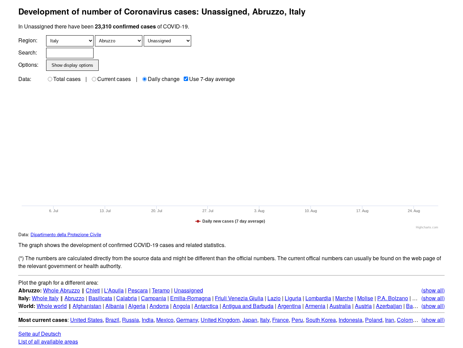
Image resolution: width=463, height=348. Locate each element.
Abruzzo (74, 298)
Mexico (165, 320)
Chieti (93, 290)
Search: (27, 52)
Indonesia (350, 320)
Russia (130, 320)
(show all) (433, 290)
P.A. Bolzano (392, 298)
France (280, 320)
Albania (114, 306)
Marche (344, 298)
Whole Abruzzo (61, 290)
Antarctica (206, 306)
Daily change (164, 79)
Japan (249, 320)
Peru (297, 320)
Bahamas (417, 306)
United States (86, 320)
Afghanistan (87, 306)
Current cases (114, 79)
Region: (27, 40)
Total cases (67, 79)
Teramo (161, 290)
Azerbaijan (389, 306)
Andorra (159, 306)
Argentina (289, 306)
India (148, 320)
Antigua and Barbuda (248, 306)
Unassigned (188, 290)
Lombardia (318, 298)
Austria (363, 306)
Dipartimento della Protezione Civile (66, 234)
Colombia (408, 320)
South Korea (321, 320)
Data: (24, 79)
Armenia (315, 306)
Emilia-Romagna (190, 298)
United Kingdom (220, 320)
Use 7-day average (212, 79)
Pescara (138, 290)
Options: (28, 64)
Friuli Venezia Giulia (239, 298)
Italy (264, 320)
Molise (365, 298)
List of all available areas (48, 341)
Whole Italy (45, 298)
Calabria (126, 298)
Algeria (136, 306)
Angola (181, 306)
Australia (340, 306)
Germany (187, 320)
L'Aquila (114, 290)
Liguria (293, 298)
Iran (389, 320)
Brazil (112, 320)
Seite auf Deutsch (39, 333)
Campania (153, 298)
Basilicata (100, 298)
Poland (373, 320)
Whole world (52, 306)
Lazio (274, 298)
